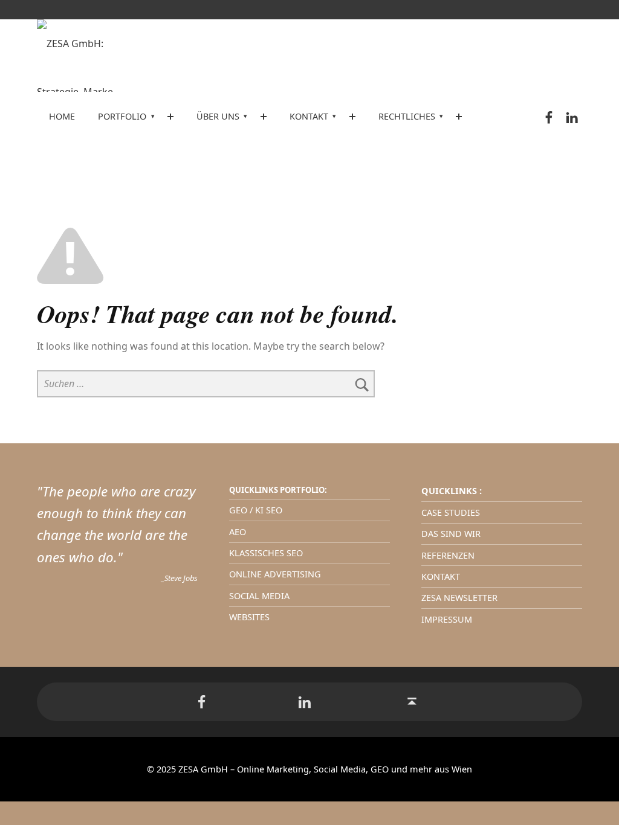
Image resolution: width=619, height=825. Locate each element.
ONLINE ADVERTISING (275, 574)
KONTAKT (440, 576)
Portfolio (122, 116)
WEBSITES (249, 617)
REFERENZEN (448, 555)
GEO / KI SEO (255, 510)
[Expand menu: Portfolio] (170, 116)
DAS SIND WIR (451, 533)
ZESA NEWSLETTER (459, 597)
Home (62, 116)
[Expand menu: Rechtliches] (459, 116)
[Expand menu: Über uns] (263, 116)
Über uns (217, 116)
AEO (237, 532)
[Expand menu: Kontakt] (352, 116)
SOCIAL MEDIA (259, 596)
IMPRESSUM (446, 619)
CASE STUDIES (450, 512)
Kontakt (309, 116)
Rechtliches (406, 116)
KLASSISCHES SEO (266, 553)
